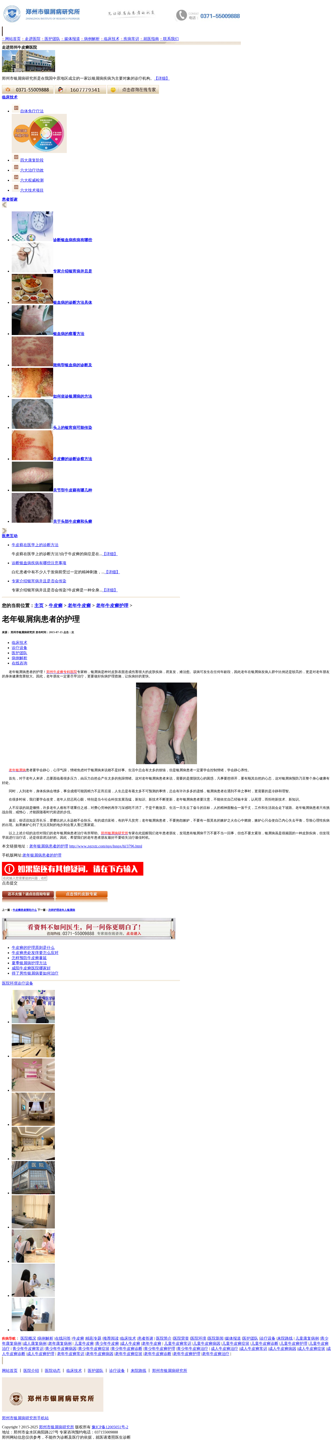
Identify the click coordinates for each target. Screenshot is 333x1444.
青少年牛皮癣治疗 (192, 1348)
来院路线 (285, 1338)
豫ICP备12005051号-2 (110, 1427)
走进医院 (31, 39)
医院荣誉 (181, 1338)
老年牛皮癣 (79, 605)
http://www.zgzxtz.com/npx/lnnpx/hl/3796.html (105, 846)
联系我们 (169, 39)
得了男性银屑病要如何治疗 (35, 973)
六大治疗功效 (32, 170)
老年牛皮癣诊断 (157, 1354)
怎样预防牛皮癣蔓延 (29, 958)
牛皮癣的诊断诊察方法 (72, 459)
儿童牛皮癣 (84, 1343)
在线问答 (63, 1338)
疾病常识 (129, 39)
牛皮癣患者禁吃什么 (25, 909)
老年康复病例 (60, 1343)
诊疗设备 (19, 648)
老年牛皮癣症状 (128, 1354)
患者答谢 (145, 1338)
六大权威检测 (32, 180)
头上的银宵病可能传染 (72, 427)
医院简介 (164, 1338)
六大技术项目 (32, 190)
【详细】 (162, 78)
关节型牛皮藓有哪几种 (72, 490)
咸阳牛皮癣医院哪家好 (31, 968)
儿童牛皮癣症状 (235, 1343)
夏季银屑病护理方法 (29, 963)
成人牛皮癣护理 (40, 1354)
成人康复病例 (35, 1343)
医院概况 (28, 1338)
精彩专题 (93, 1338)
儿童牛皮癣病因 (206, 1343)
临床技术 (110, 39)
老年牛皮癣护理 (112, 605)
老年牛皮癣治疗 (215, 1354)
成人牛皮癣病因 (282, 1348)
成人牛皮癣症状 (311, 1348)
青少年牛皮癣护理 (159, 1348)
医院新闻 (216, 1338)
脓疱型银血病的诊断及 (72, 365)
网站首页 (11, 39)
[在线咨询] (28, 92)
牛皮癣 (56, 605)
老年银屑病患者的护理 (48, 846)
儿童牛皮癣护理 (293, 1343)
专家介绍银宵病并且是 (72, 271)
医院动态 (52, 1370)
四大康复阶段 (32, 160)
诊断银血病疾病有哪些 (72, 240)
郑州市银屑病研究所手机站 (25, 1418)
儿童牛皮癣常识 (177, 1343)
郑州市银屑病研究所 (169, 1370)
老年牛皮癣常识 (70, 1354)
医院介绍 (31, 1370)
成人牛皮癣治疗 (224, 1348)
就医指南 (149, 39)
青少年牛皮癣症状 (93, 1348)
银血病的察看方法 (68, 334)
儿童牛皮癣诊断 (264, 1343)
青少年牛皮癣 (107, 1343)
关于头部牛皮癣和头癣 (72, 521)
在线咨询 (19, 663)
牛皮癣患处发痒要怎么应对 (35, 953)
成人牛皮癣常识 (253, 1348)
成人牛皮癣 (130, 1343)
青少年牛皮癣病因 (61, 1348)
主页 (39, 605)
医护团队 (50, 39)
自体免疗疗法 (32, 111)
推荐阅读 (111, 1338)
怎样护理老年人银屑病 (61, 909)
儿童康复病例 (307, 1338)
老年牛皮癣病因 (99, 1354)
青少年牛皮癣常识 (28, 1348)
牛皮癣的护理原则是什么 (33, 947)
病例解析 (90, 39)
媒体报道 (70, 39)
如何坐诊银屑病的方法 (72, 396)
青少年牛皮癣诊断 (126, 1348)
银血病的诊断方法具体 (72, 302)
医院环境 (10, 983)
